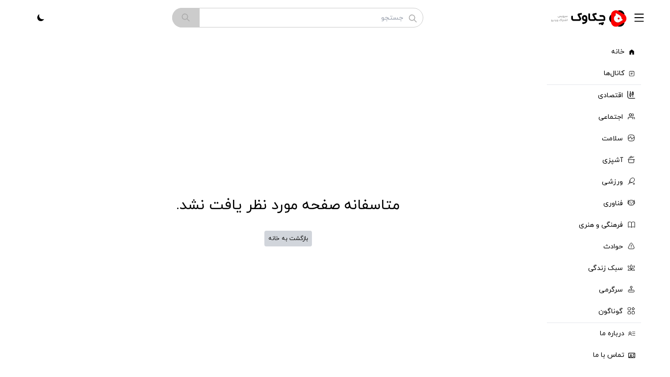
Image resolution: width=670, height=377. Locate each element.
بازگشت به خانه (288, 238)
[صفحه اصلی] (590, 17)
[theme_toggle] (41, 18)
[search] (186, 17)
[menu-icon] (639, 17)
